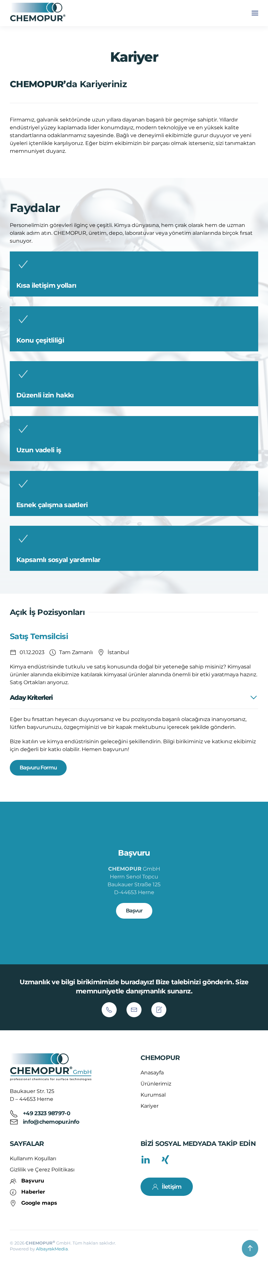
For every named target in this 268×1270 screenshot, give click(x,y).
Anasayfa (152, 1072)
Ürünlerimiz (156, 1084)
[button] (255, 13)
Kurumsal (153, 1095)
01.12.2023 (32, 652)
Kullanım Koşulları (33, 1158)
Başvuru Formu (38, 767)
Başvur (134, 911)
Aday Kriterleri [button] (31, 697)
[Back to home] (38, 13)
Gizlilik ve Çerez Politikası (42, 1169)
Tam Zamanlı (76, 652)
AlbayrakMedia (52, 1248)
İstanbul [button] (118, 652)
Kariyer (150, 1106)
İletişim (171, 1186)
